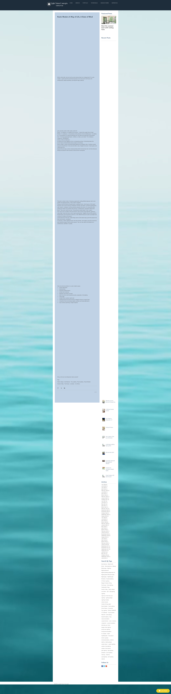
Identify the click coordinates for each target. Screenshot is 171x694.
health (108, 643)
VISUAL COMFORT (112, 619)
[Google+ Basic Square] (106, 675)
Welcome (103, 624)
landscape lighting (105, 649)
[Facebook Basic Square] (102, 675)
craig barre (103, 632)
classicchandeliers (105, 628)
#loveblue (103, 588)
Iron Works (77, 383)
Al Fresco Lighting (105, 590)
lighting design (108, 651)
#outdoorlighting (109, 588)
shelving (103, 664)
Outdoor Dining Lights (106, 613)
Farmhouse (66, 383)
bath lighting (109, 624)
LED (108, 600)
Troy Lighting (73, 381)
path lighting (104, 659)
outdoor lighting (111, 653)
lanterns (112, 649)
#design (114, 575)
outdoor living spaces (106, 657)
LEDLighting (112, 600)
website (103, 668)
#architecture (67, 381)
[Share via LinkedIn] (64, 388)
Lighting (103, 607)
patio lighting (110, 659)
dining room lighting (105, 638)
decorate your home (105, 634)
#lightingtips (104, 586)
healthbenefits (104, 645)
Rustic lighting (80, 381)
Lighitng (103, 603)
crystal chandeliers (111, 632)
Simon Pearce (104, 617)
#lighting (109, 577)
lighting (103, 651)
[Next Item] (114, 20)
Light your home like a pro (107, 605)
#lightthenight (110, 586)
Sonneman (110, 617)
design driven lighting (106, 636)
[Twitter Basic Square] (104, 675)
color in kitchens (112, 630)
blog (110, 626)
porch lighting (109, 662)
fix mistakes (103, 643)
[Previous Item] (103, 20)
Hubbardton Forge (105, 596)
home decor (110, 645)
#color (102, 575)
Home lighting (110, 594)
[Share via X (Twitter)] (61, 388)
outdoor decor (104, 653)
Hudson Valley (60, 383)
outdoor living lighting (106, 655)
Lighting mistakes (105, 609)
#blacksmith (110, 573)
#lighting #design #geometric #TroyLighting (108, 581)
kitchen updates (104, 647)
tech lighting (110, 666)
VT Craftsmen (104, 622)
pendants (103, 662)
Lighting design (109, 607)
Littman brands (104, 611)
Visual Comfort (111, 622)
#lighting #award (105, 579)
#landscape (104, 577)
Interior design (60, 381)
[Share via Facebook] (58, 388)
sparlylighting (104, 666)
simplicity (72, 383)
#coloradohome (108, 575)
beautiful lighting (105, 626)
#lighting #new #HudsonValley (107, 584)
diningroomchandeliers (106, 641)
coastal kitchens (104, 630)
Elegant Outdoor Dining (106, 592)
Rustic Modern (87, 381)
